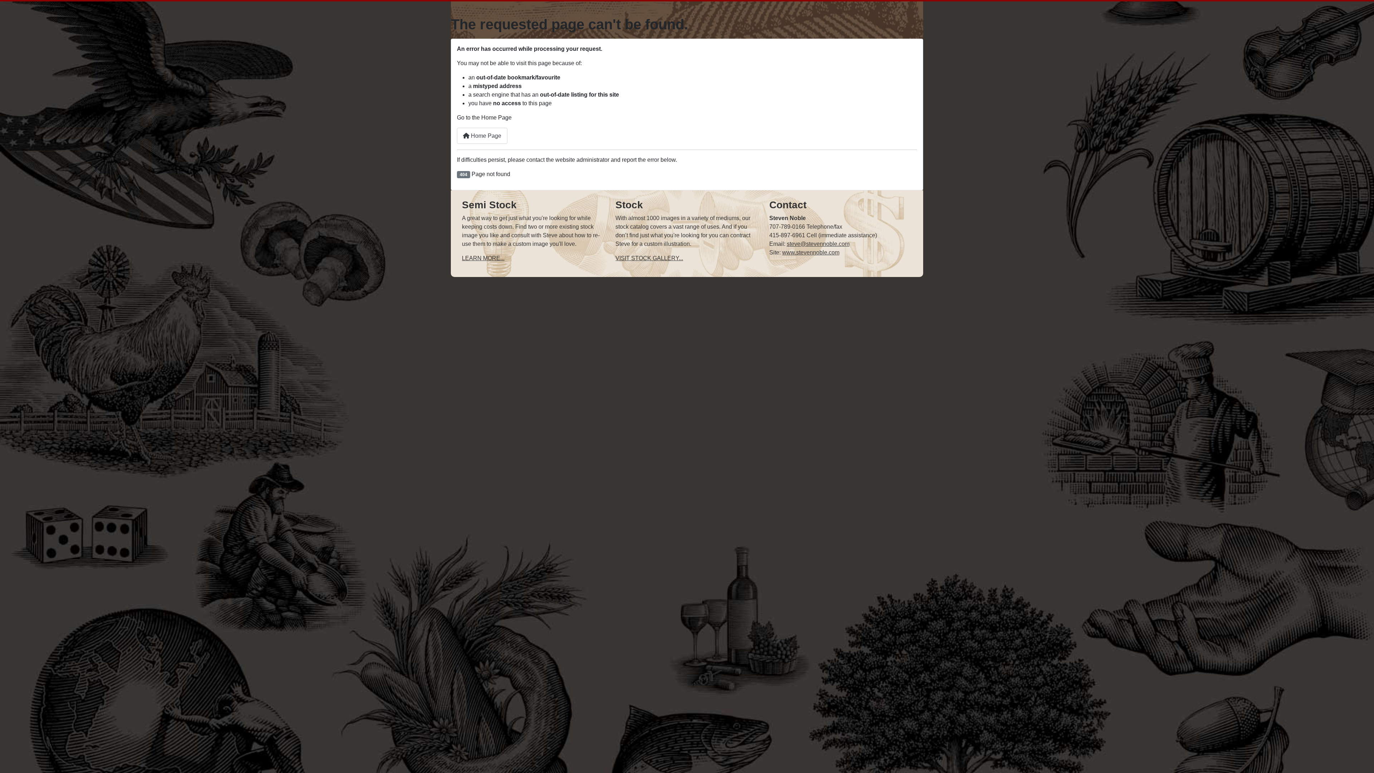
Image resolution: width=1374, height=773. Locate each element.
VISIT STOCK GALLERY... (649, 258)
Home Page (485, 136)
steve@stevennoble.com (818, 244)
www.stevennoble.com (810, 252)
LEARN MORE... (483, 258)
